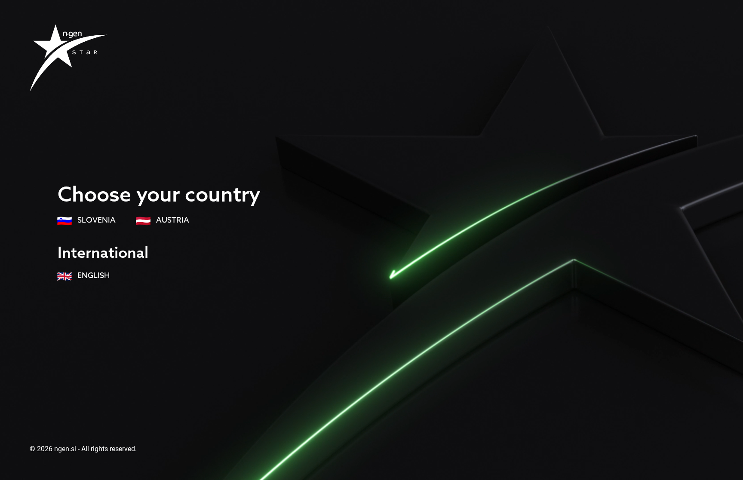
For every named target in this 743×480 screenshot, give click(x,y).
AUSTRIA (171, 220)
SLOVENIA (96, 220)
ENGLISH (93, 275)
